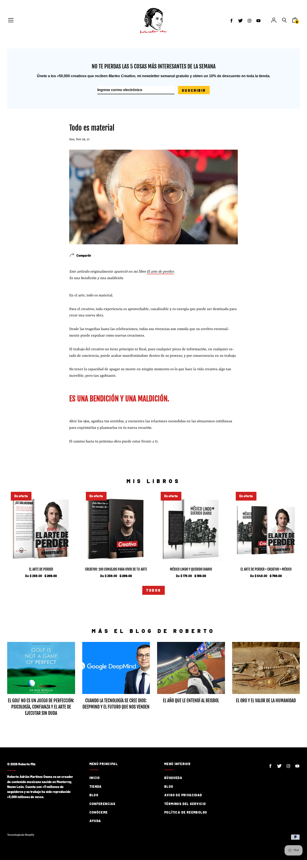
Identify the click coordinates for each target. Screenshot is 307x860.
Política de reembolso (185, 812)
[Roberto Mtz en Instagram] (249, 20)
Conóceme (98, 812)
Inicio (94, 778)
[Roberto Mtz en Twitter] (240, 20)
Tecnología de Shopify (20, 834)
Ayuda (95, 821)
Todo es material (91, 127)
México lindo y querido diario (191, 569)
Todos (153, 590)
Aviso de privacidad (183, 795)
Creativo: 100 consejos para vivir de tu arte (116, 569)
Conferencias (102, 804)
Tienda (95, 786)
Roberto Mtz (27, 764)
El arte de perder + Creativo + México (265, 569)
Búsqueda (173, 778)
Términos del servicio (185, 804)
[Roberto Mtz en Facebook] (231, 20)
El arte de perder (160, 272)
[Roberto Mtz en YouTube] (258, 20)
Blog (94, 795)
